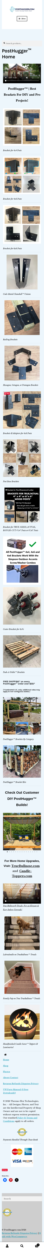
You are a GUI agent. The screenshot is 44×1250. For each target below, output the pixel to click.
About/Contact (10, 1077)
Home (6, 1060)
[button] (5, 831)
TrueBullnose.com (25, 866)
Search (22, 1246)
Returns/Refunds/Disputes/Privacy (21, 1083)
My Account (7, 1246)
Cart (34, 1244)
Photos (6, 1072)
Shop (5, 1066)
